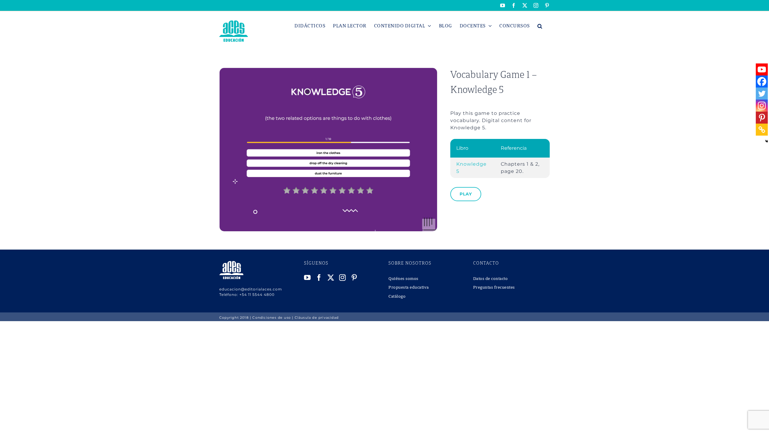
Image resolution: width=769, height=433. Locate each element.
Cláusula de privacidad (317, 317)
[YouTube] (307, 277)
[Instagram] (762, 106)
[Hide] (766, 141)
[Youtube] (762, 69)
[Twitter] (762, 94)
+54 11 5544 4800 (257, 294)
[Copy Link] (762, 130)
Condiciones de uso (271, 317)
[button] (540, 25)
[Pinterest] (762, 118)
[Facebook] (762, 81)
